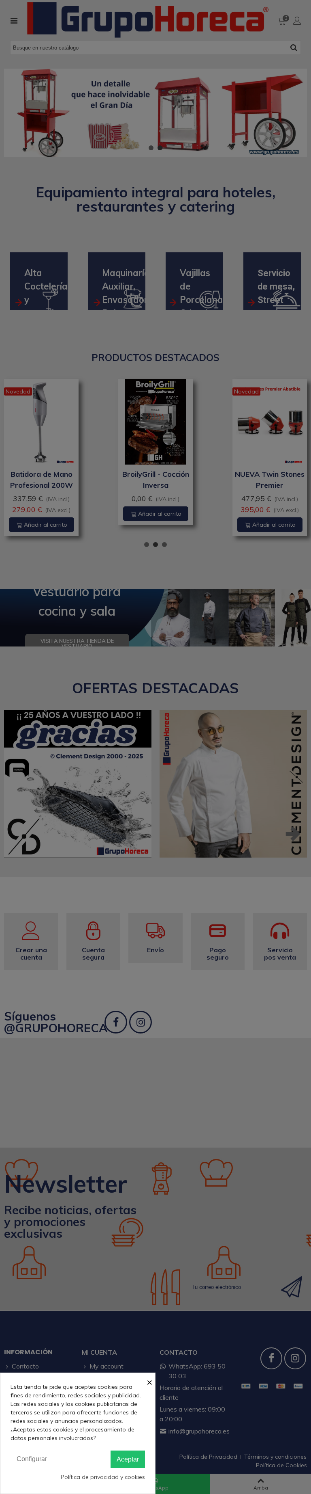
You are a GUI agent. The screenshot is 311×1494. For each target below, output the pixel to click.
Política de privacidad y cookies (103, 1477)
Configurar (32, 1458)
